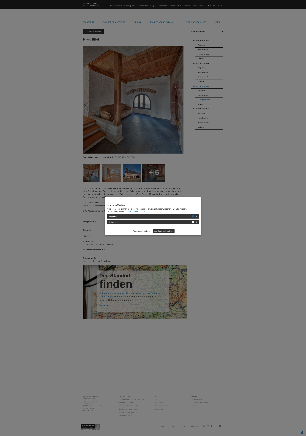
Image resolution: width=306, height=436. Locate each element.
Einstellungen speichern (142, 231)
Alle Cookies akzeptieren (163, 231)
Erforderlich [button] (113, 216)
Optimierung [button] (113, 222)
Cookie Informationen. (136, 212)
